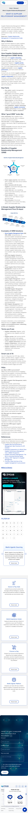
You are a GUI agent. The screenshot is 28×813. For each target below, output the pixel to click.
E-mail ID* (3, 791)
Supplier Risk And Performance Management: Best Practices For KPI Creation (15, 446)
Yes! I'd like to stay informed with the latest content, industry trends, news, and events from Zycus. (11, 766)
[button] (2, 554)
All (3, 522)
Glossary (16, 8)
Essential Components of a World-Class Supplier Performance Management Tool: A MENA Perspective (15, 451)
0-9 (6, 522)
